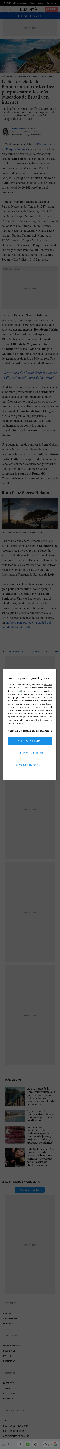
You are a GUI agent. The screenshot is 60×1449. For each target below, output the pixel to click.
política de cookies (41, 720)
